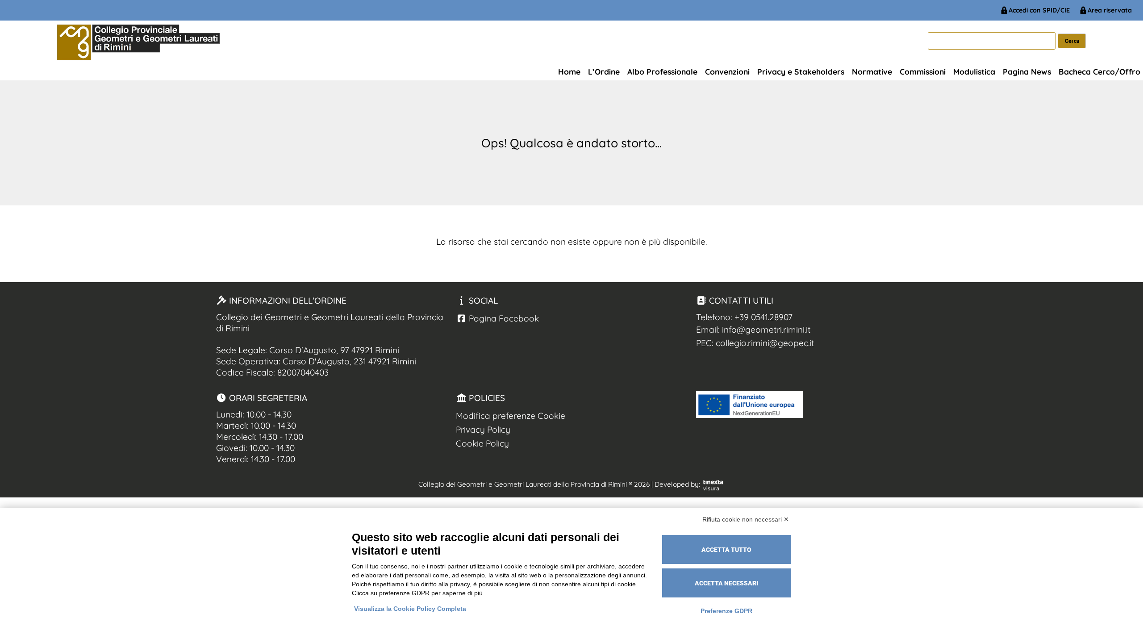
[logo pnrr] (749, 414)
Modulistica (974, 71)
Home (569, 71)
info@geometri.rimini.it (766, 329)
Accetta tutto (726, 549)
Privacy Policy (483, 429)
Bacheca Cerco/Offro (1099, 71)
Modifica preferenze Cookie (510, 415)
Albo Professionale (662, 71)
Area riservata (1110, 10)
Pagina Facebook (503, 318)
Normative (872, 71)
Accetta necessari (726, 583)
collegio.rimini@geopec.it (765, 343)
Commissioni (923, 71)
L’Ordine (604, 71)
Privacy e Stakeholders (800, 71)
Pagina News (1027, 71)
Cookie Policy (482, 443)
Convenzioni (727, 71)
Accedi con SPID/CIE (1039, 10)
